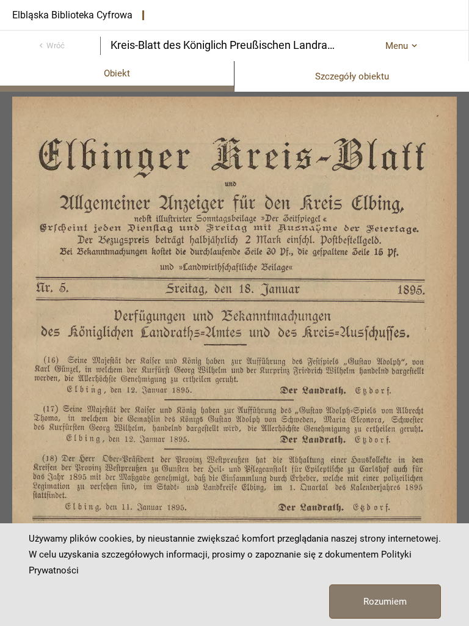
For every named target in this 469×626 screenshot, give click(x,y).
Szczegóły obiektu (352, 76)
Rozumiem (385, 601)
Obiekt (117, 73)
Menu (396, 45)
